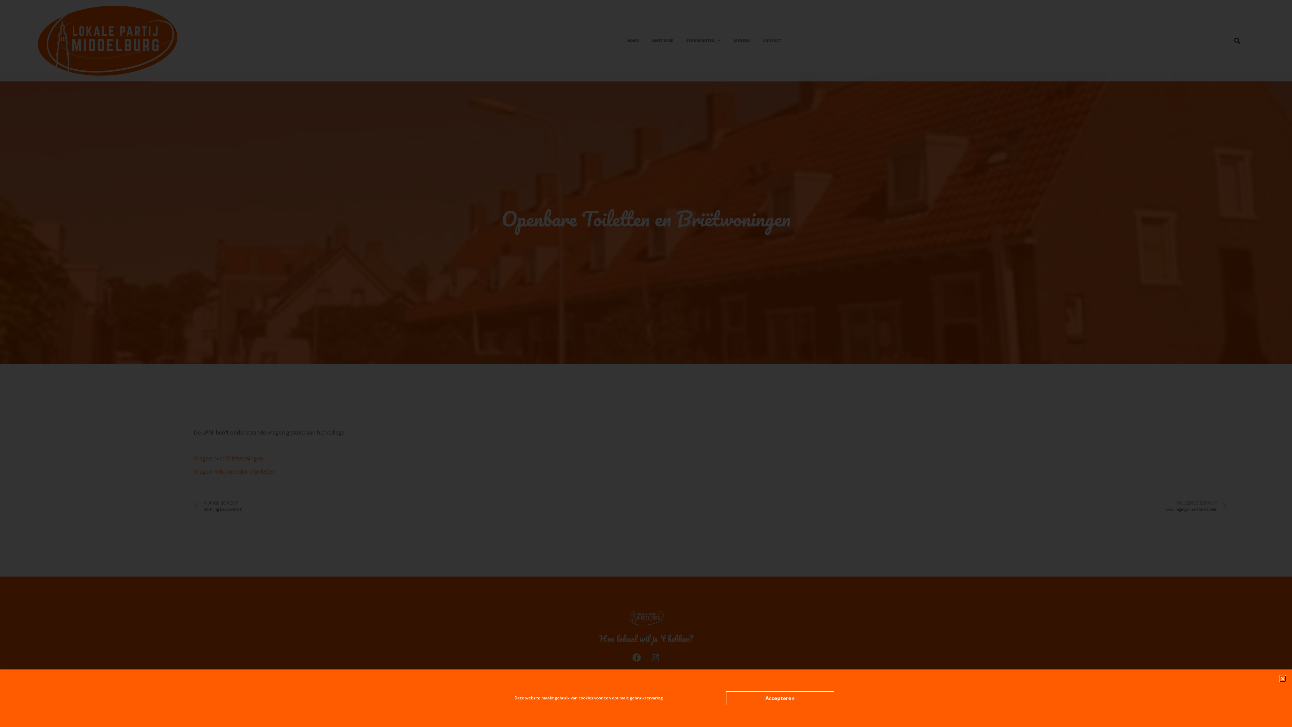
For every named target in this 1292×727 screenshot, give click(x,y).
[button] (1282, 678)
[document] (646, 363)
